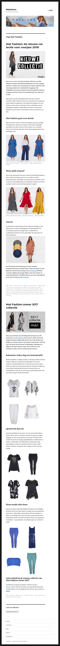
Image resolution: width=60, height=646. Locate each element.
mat (14, 290)
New (7, 629)
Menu (51, 10)
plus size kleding (14, 293)
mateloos (10, 285)
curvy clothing (16, 287)
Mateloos (11, 9)
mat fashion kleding (27, 290)
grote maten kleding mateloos (31, 288)
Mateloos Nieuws (28, 285)
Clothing (8, 625)
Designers (9, 636)
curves (7, 287)
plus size (35, 292)
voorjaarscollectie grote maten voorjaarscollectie (31, 293)
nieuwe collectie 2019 (26, 292)
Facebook (25, 277)
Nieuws (34, 285)
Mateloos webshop (16, 292)
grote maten (31, 287)
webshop (33, 270)
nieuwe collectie (17, 597)
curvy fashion (24, 287)
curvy (11, 287)
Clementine (11, 595)
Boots (8, 632)
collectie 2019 (41, 285)
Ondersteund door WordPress (20, 641)
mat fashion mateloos (38, 290)
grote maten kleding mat (16, 288)
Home (8, 621)
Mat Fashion (19, 290)
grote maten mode (40, 595)
